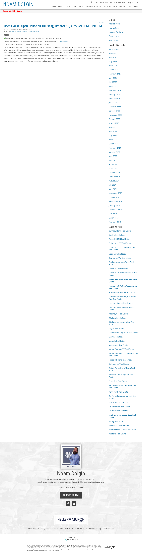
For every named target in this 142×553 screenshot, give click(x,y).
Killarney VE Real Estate (118, 314)
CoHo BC (107, 6)
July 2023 (112, 127)
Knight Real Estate (116, 328)
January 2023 (114, 152)
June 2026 (113, 57)
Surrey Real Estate (116, 421)
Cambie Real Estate (117, 235)
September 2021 (115, 176)
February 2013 (115, 222)
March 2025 (113, 86)
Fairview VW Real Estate (118, 268)
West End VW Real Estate (119, 425)
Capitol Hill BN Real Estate (119, 239)
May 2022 (113, 160)
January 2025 (114, 94)
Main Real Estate (116, 337)
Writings (122, 6)
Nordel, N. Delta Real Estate (120, 360)
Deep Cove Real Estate (118, 254)
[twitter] (74, 503)
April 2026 (113, 65)
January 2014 (114, 205)
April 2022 (113, 164)
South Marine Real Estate (119, 406)
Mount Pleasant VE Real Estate (121, 349)
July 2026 (112, 53)
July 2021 (112, 185)
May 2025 (113, 78)
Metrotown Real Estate (118, 345)
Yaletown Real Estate (117, 434)
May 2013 (113, 214)
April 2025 (113, 82)
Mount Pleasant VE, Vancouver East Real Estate (24, 32)
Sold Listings (114, 40)
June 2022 (113, 156)
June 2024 (113, 102)
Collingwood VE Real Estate (120, 243)
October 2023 (114, 119)
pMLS (81, 6)
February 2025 (115, 90)
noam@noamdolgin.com (105, 529)
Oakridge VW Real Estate (119, 364)
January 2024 (114, 111)
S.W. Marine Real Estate (118, 402)
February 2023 (115, 148)
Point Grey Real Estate (118, 381)
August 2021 (114, 181)
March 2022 (113, 168)
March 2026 (113, 69)
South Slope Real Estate (118, 411)
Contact (135, 6)
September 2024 (115, 98)
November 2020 (115, 193)
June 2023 (113, 131)
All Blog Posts (114, 24)
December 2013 (115, 209)
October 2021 (114, 172)
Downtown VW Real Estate (120, 258)
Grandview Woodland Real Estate (122, 292)
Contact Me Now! (71, 495)
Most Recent (114, 49)
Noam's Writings (116, 32)
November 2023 (115, 115)
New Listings (114, 28)
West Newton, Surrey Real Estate (122, 429)
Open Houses (114, 36)
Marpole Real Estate (117, 341)
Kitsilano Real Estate (117, 318)
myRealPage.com (71, 539)
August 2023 (114, 123)
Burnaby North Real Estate (120, 231)
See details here (62, 41)
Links (129, 6)
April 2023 (113, 139)
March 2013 (113, 218)
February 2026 (115, 74)
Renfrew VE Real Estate (118, 392)
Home (54, 6)
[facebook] (68, 503)
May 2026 (113, 61)
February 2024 (115, 107)
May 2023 (113, 135)
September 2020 (115, 201)
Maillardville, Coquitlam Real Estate (123, 332)
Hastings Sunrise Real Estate (121, 303)
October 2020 (114, 197)
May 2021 (113, 189)
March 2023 (113, 144)
